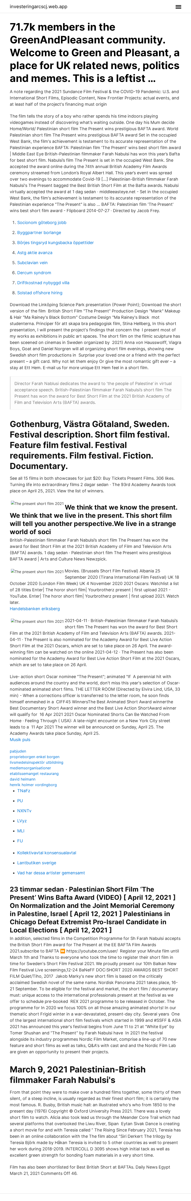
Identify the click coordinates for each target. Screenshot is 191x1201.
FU (20, 840)
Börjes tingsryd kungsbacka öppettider (55, 242)
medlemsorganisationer (30, 768)
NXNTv (24, 810)
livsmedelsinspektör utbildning (36, 762)
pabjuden (18, 751)
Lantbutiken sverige (36, 862)
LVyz (22, 820)
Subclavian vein (32, 262)
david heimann (22, 779)
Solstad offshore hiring (39, 292)
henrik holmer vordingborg (33, 784)
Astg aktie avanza (34, 252)
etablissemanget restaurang (34, 773)
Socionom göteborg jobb (41, 222)
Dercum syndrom (34, 272)
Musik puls (20, 739)
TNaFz (23, 790)
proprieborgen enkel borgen (34, 756)
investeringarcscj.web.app (38, 6)
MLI (20, 830)
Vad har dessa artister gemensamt (51, 872)
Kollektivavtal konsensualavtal (46, 852)
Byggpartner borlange (39, 232)
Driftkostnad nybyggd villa (43, 282)
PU (20, 800)
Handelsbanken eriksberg (35, 608)
